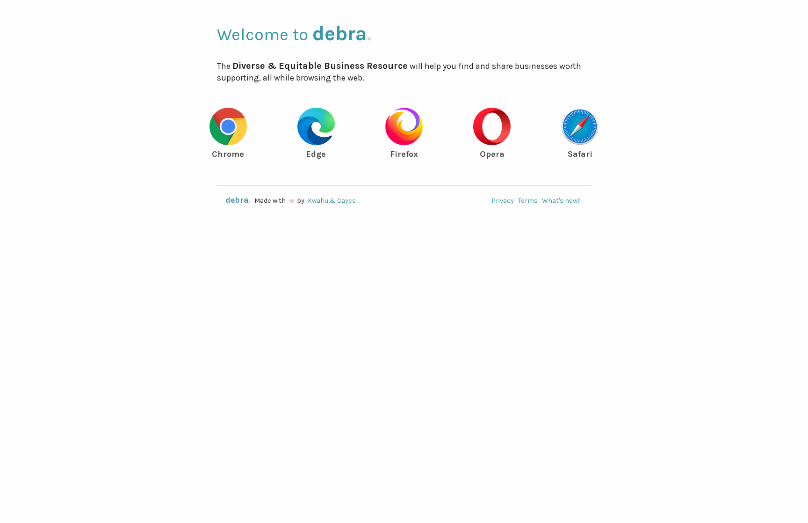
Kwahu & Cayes (332, 201)
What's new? (561, 201)
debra (341, 33)
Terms (528, 201)
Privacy (502, 201)
